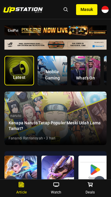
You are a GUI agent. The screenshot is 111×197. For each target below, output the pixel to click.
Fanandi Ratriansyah (26, 138)
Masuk (87, 9)
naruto (15, 116)
